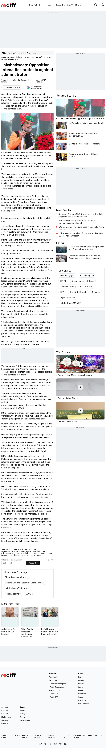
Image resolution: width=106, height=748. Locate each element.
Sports (80, 687)
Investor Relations (51, 736)
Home (31, 5)
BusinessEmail (61, 5)
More (77, 5)
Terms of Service (37, 736)
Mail (35, 5)
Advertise (16, 736)
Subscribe (32, 563)
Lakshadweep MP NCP (70, 303)
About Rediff (3, 736)
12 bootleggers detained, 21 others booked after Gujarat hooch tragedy (81, 234)
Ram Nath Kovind (78, 292)
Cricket (81, 690)
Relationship (25, 720)
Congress (96, 292)
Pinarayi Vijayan (67, 275)
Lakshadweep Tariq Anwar (17, 588)
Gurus (69, 5)
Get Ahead (82, 694)
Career (22, 717)
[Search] (96, 5)
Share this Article (13, 87)
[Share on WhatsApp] (40, 744)
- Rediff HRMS (54, 690)
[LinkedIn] (65, 744)
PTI (8, 80)
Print (52, 560)
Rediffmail (53, 677)
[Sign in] (102, 5)
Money (50, 5)
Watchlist (5, 720)
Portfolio (4, 724)
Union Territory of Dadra (83, 281)
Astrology (82, 700)
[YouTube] (60, 744)
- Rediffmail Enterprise (57, 684)
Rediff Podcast (83, 704)
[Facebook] (50, 744)
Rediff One (53, 680)
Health (22, 710)
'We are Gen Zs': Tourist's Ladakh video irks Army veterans (81, 228)
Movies (81, 684)
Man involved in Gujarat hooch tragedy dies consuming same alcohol (78, 221)
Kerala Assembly (13, 594)
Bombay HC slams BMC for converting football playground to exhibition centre (80, 215)
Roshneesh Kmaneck (28, 549)
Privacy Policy (25, 736)
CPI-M (63, 281)
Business (82, 680)
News (40, 5)
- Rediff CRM (54, 694)
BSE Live (4, 710)
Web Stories (63, 352)
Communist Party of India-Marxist (76, 286)
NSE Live (4, 714)
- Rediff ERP (53, 697)
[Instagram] (55, 744)
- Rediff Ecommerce (56, 687)
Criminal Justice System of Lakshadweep (24, 583)
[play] (80, 364)
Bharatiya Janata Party (15, 577)
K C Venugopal (87, 275)
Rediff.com (83, 736)
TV (72, 5)
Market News (6, 717)
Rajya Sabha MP (67, 297)
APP (62, 292)
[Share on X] (45, 744)
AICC (28, 594)
